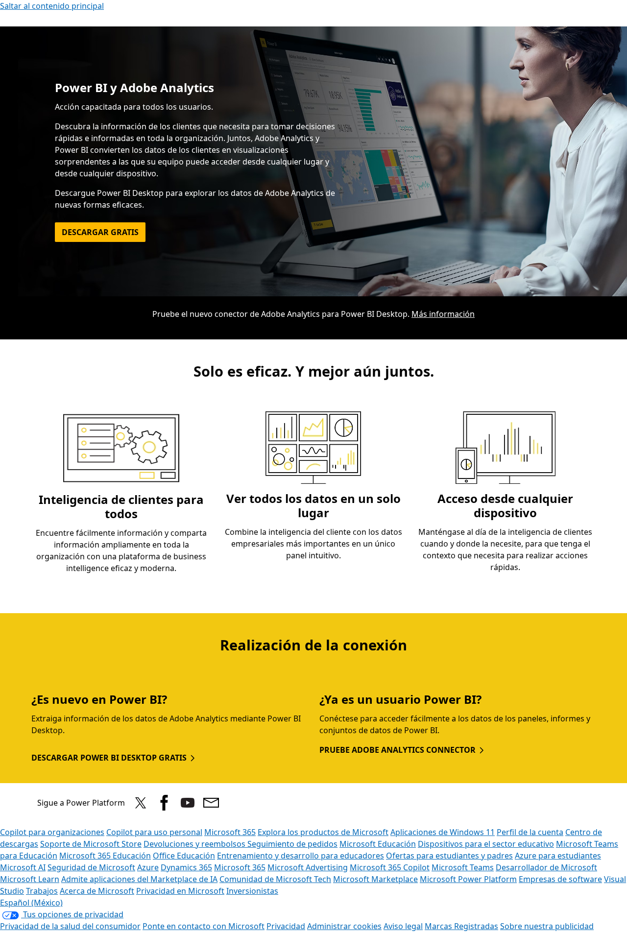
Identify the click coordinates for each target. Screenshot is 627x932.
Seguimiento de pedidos (292, 843)
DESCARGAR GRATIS (100, 232)
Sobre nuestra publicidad (547, 926)
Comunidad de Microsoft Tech (275, 879)
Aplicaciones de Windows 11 (442, 832)
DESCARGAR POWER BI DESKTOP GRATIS (109, 757)
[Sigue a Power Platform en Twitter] (140, 803)
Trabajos (42, 890)
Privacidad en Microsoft (180, 890)
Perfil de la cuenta (530, 832)
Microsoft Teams (463, 867)
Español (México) (31, 902)
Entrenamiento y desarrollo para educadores (300, 855)
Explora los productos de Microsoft (323, 832)
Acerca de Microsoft (97, 890)
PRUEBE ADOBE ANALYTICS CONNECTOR (397, 749)
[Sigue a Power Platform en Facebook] (164, 803)
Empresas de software (560, 879)
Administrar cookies (344, 926)
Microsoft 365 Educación (105, 855)
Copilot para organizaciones (52, 832)
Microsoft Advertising (307, 867)
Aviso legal (403, 926)
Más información (443, 314)
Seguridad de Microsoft (91, 867)
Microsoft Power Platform (468, 879)
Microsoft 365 (230, 832)
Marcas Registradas (461, 926)
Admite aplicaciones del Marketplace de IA (139, 879)
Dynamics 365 (186, 867)
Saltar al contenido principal (52, 5)
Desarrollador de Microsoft (546, 867)
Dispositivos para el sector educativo (486, 843)
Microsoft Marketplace (375, 879)
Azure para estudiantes (558, 855)
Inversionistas (252, 890)
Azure (148, 867)
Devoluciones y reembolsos (195, 843)
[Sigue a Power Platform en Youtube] (187, 803)
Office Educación (184, 855)
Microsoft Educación (377, 843)
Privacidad (285, 926)
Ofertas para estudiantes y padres (449, 855)
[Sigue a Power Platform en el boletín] (211, 803)
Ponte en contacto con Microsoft (204, 926)
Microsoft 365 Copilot (390, 867)
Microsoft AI (23, 867)
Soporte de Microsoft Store (91, 843)
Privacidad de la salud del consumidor (70, 926)
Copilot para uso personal (154, 832)
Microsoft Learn (29, 879)
